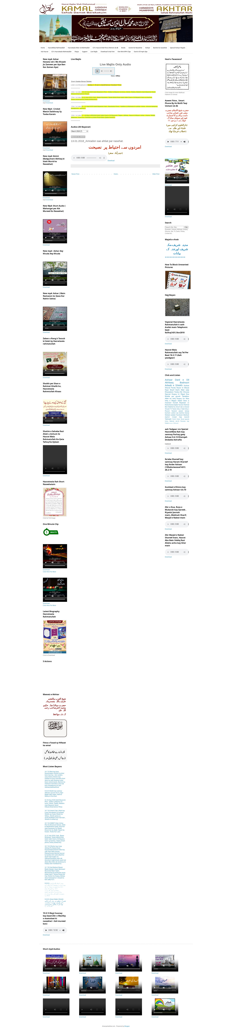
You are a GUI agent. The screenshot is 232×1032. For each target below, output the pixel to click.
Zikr (181, 392)
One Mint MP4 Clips (124, 52)
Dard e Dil (182, 380)
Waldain (167, 415)
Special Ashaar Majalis (177, 48)
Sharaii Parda (170, 388)
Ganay (187, 413)
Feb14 (174, 419)
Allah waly (185, 390)
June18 (186, 417)
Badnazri (184, 382)
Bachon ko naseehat (160, 48)
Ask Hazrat (44, 52)
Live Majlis (94, 52)
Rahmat (186, 405)
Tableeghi (168, 419)
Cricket (174, 417)
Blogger (127, 1026)
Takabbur (185, 396)
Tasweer (174, 411)
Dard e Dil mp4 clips (140, 52)
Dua (187, 394)
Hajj (180, 417)
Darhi (177, 390)
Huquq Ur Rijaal (178, 394)
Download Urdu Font (107, 52)
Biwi (166, 407)
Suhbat (186, 385)
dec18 (177, 421)
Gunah (175, 403)
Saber (180, 401)
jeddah (173, 415)
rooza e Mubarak (173, 423)
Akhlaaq (169, 382)
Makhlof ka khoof (174, 407)
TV (171, 409)
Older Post (155, 174)
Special (167, 394)
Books (123, 48)
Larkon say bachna (177, 413)
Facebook (179, 415)
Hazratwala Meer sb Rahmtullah (79, 48)
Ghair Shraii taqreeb (183, 419)
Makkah (172, 421)
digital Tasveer (179, 405)
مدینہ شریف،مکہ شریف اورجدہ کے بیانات (177, 249)
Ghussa (186, 392)
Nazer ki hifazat (183, 388)
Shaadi (167, 409)
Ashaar (147, 48)
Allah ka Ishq (170, 398)
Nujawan (182, 403)
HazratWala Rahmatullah (56, 48)
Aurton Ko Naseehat (135, 48)
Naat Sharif (169, 390)
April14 (167, 417)
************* (175, 257)
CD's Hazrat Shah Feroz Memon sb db (105, 48)
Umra (166, 421)
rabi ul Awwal (184, 407)
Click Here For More (49, 572)
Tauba (174, 409)
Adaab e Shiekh (174, 385)
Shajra (77, 52)
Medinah (186, 415)
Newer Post (75, 174)
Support (84, 52)
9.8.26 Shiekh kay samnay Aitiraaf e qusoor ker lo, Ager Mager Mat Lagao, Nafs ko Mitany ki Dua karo (54, 793)
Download (111, 160)
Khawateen (169, 392)
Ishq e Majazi (170, 401)
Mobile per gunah (172, 396)
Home (43, 48)
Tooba (176, 392)
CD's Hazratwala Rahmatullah (61, 52)
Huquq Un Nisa (183, 398)
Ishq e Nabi (181, 409)
